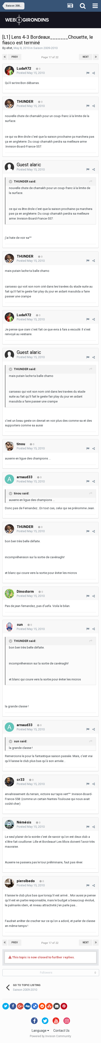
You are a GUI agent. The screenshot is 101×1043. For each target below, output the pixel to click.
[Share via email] (56, 1006)
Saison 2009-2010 (45, 48)
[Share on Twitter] (5, 1006)
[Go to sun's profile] (9, 626)
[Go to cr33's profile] (9, 781)
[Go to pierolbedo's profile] (9, 883)
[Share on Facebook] (13, 1006)
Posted (31, 73)
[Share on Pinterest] (64, 1006)
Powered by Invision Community (50, 1036)
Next (86, 57)
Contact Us (61, 1030)
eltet (9, 48)
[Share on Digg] (27, 1006)
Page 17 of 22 (50, 57)
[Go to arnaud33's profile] (9, 479)
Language (39, 1030)
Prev (15, 57)
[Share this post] (93, 73)
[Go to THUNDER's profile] (9, 103)
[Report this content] (87, 73)
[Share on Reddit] (42, 1006)
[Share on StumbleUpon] (49, 1006)
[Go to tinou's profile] (9, 446)
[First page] (4, 57)
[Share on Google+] (20, 1006)
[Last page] (96, 57)
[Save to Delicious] (34, 1006)
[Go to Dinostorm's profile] (9, 593)
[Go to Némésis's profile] (9, 824)
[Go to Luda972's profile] (9, 70)
